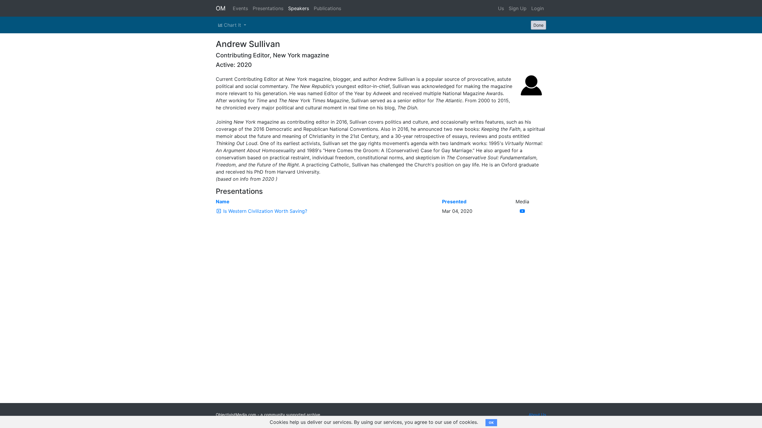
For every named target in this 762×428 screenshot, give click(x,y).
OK (491, 423)
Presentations (268, 8)
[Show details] (219, 211)
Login (537, 8)
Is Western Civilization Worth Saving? (265, 211)
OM (221, 8)
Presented (454, 201)
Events (240, 8)
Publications (327, 8)
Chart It (232, 25)
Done (538, 25)
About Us (537, 414)
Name (222, 201)
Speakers (298, 8)
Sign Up (518, 8)
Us (501, 8)
